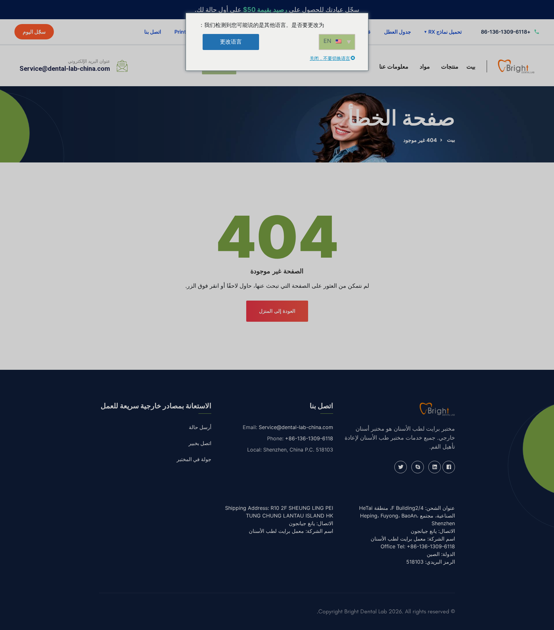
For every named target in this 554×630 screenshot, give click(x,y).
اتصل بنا (152, 32)
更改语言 (231, 41)
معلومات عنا (393, 66)
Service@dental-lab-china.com (65, 68)
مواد (425, 66)
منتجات (449, 66)
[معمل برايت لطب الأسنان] (516, 66)
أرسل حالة (200, 427)
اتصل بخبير (200, 443)
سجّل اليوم (34, 32)
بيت (470, 66)
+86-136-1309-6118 (309, 438)
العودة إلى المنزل (277, 311)
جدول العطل (397, 32)
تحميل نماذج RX (443, 32)
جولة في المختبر (194, 459)
